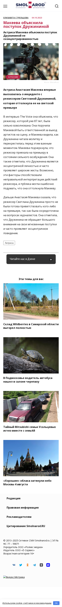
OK (56, 603)
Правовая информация (23, 507)
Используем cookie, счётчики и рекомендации (26, 603)
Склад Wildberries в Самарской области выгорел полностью (31, 325)
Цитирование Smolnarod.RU (26, 526)
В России (13, 77)
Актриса (9, 243)
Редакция (14, 498)
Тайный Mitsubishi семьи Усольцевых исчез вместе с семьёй (29, 428)
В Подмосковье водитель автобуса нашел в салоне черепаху (27, 379)
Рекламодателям (19, 517)
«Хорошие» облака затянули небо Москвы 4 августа (27, 482)
